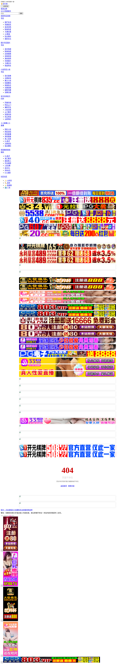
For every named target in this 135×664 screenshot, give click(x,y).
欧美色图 (8, 51)
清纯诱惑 (8, 58)
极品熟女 (8, 65)
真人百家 (8, 139)
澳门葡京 (8, 158)
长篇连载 (8, 87)
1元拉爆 (7, 165)
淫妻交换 (8, 92)
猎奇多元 (8, 39)
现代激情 (8, 76)
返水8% (7, 168)
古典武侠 (8, 78)
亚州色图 (8, 49)
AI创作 (8, 180)
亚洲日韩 (8, 27)
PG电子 (7, 141)
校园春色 (8, 83)
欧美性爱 (8, 29)
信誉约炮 (8, 114)
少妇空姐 (8, 109)
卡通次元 (8, 63)
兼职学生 (8, 107)
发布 (7, 183)
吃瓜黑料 (8, 36)
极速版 (8, 185)
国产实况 (8, 22)
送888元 (7, 170)
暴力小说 (8, 80)
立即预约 (8, 119)
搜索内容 (71, 486)
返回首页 (64, 486)
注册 (5, 9)
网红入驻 (8, 129)
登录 (2, 9)
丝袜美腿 (8, 54)
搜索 (21, 13)
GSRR (9, 515)
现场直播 (8, 134)
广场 (7, 187)
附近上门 (8, 105)
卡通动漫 (8, 31)
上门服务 (8, 112)
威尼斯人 (8, 161)
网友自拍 (8, 132)
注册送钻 (8, 143)
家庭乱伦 (8, 85)
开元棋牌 (8, 163)
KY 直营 (8, 172)
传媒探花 (8, 24)
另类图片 (8, 61)
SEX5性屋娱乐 (6, 11)
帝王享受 (8, 117)
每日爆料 (8, 146)
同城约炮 (8, 102)
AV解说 (7, 34)
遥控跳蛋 (8, 136)
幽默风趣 (8, 90)
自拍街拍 (8, 56)
